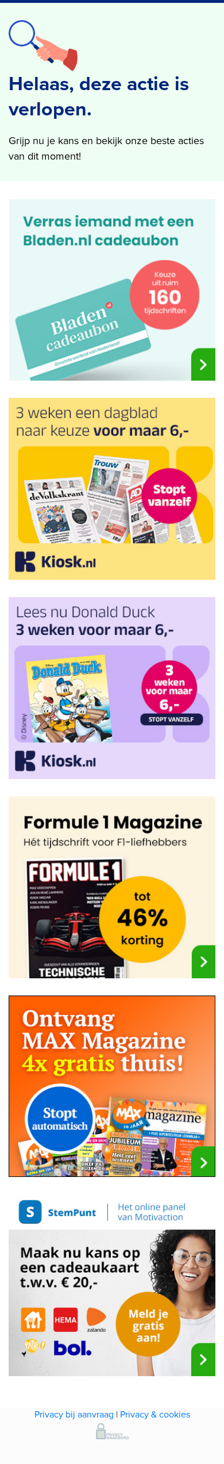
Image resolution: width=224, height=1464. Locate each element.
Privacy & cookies (155, 1414)
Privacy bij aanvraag (74, 1414)
